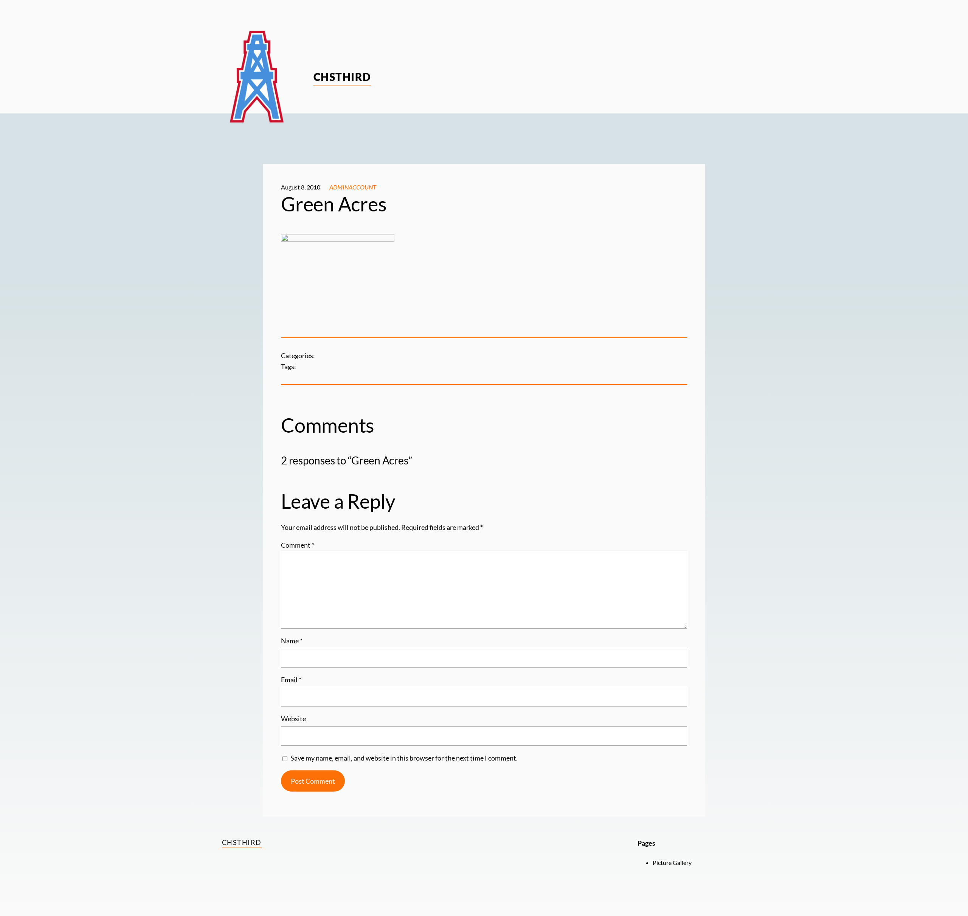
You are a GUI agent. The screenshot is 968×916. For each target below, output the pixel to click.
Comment (297, 545)
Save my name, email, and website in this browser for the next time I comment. (404, 758)
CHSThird (342, 76)
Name (291, 641)
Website (293, 718)
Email (291, 679)
